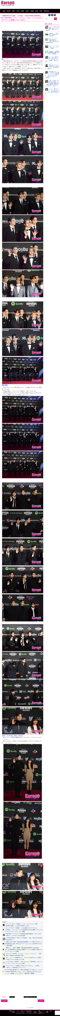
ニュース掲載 (45, 1012)
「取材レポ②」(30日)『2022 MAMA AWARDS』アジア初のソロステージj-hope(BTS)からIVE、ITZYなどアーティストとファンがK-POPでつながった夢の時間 (23, 943)
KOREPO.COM (11, 1011)
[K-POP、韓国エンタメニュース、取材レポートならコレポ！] (8, 2)
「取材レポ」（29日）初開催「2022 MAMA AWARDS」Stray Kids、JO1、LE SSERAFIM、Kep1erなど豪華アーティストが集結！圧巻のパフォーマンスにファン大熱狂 (23, 949)
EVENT (13, 11)
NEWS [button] (4, 11)
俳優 (39, 1011)
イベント (35, 1011)
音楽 (50, 1011)
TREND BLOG (46, 11)
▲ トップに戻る (30, 1007)
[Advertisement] (37, 4)
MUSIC (36, 11)
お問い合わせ (29, 1012)
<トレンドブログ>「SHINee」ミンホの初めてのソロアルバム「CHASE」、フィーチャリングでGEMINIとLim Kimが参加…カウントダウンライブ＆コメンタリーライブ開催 (23, 929)
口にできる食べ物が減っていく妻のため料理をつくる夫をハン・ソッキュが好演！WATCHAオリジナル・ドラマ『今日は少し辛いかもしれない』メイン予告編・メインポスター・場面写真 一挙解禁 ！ (23, 971)
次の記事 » (41, 1000)
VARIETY (27, 11)
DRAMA (22, 11)
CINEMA (32, 11)
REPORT (8, 11)
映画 (47, 1011)
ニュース (17, 1011)
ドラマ (43, 1011)
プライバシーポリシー (21, 1012)
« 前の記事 (4, 1000)
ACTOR (17, 11)
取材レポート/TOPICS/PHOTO (26, 1011)
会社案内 (13, 1012)
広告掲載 (40, 1012)
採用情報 (35, 1012)
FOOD (41, 11)
